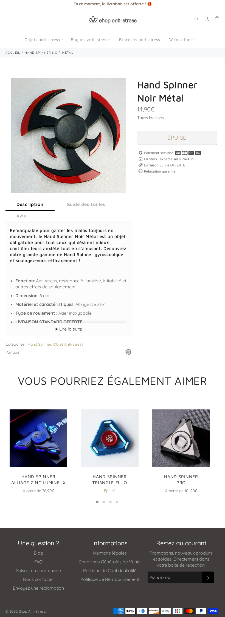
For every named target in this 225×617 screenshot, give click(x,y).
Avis (21, 216)
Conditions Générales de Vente (110, 561)
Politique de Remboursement (109, 579)
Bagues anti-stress (89, 39)
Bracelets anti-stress (139, 39)
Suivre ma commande (38, 570)
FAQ (38, 561)
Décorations (180, 39)
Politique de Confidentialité (110, 570)
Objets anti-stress (42, 39)
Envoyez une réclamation (38, 588)
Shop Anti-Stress (32, 611)
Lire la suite (70, 329)
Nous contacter (38, 579)
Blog (38, 553)
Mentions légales (110, 553)
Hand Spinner (39, 344)
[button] (97, 502)
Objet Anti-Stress (68, 344)
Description (30, 204)
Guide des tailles (86, 204)
